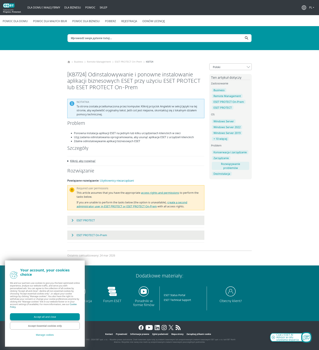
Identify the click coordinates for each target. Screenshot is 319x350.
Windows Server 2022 (227, 127)
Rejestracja (129, 21)
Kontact (109, 334)
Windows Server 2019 (227, 133)
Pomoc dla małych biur (50, 21)
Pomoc (90, 7)
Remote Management (99, 62)
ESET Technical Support (177, 300)
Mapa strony (177, 334)
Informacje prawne (139, 334)
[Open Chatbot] (306, 337)
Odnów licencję (153, 21)
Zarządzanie (221, 158)
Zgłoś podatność (160, 334)
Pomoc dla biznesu (86, 21)
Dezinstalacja (221, 174)
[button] (311, 7)
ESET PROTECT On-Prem (128, 62)
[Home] (68, 62)
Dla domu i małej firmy (43, 7)
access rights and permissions (160, 193)
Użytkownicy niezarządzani (117, 180)
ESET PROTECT (222, 108)
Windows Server (223, 121)
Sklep (103, 7)
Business (78, 62)
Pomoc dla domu (15, 21)
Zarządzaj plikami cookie (199, 334)
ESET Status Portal (174, 295)
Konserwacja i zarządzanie (230, 152)
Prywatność (121, 334)
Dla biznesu (72, 7)
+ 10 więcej (220, 139)
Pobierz (110, 21)
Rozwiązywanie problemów (230, 166)
